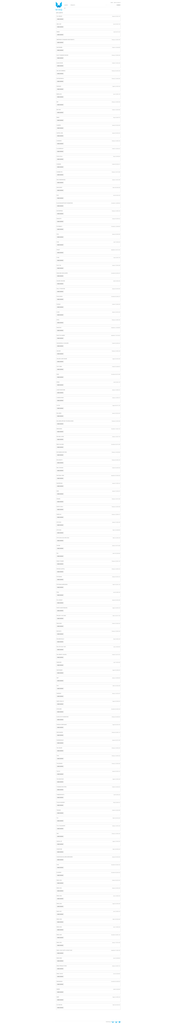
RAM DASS (59, 623)
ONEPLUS (59, 514)
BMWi (58, 117)
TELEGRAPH (59, 763)
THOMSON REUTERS (61, 786)
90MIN (58, 31)
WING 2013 (59, 880)
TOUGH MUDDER (61, 802)
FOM (58, 242)
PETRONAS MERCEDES (62, 584)
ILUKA (58, 312)
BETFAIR (59, 109)
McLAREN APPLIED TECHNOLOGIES (65, 421)
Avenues (59, 86)
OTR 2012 (59, 522)
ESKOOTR (59, 218)
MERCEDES (59, 428)
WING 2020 (59, 934)
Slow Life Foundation (62, 716)
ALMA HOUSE (60, 63)
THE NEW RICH (60, 779)
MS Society (60, 459)
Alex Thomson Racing (62, 55)
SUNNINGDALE (60, 740)
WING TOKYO (60, 973)
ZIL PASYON (59, 1004)
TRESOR (59, 810)
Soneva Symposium (62, 724)
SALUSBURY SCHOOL (62, 654)
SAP (58, 677)
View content (60, 19)
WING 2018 (59, 919)
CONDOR (59, 164)
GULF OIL (59, 265)
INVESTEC (59, 327)
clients (66, 5)
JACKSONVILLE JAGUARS (62, 343)
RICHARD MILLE (60, 639)
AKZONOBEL (59, 47)
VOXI (58, 864)
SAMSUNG (59, 662)
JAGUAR (59, 351)
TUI (57, 818)
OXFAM (58, 545)
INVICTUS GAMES (61, 335)
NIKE (58, 491)
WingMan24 (59, 981)
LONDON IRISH (60, 397)
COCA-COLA (59, 156)
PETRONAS (59, 576)
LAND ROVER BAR (61, 389)
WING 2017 (59, 911)
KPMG (58, 382)
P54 (57, 553)
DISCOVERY (59, 187)
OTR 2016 (59, 530)
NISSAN (58, 498)
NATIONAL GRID (60, 475)
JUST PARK (59, 366)
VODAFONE (59, 849)
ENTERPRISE (60, 210)
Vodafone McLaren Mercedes (65, 856)
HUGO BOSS (59, 296)
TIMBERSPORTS (60, 794)
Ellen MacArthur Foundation (65, 203)
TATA (58, 755)
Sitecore (59, 709)
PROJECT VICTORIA (61, 615)
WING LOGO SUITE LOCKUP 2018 (64, 950)
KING (58, 374)
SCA (58, 685)
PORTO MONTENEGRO (62, 607)
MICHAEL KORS (60, 436)
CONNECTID (59, 171)
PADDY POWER (60, 561)
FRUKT (58, 249)
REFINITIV (59, 631)
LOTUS (58, 405)
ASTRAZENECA (60, 78)
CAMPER (59, 125)
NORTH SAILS (60, 506)
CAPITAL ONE (60, 133)
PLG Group (59, 600)
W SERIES (59, 872)
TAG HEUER (59, 747)
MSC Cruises (60, 467)
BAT (57, 101)
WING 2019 (59, 926)
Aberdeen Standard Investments (65, 39)
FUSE (58, 257)
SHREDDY (59, 693)
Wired (58, 989)
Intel (58, 319)
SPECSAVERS (60, 732)
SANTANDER (59, 670)
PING (58, 592)
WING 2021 (59, 942)
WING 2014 (59, 888)
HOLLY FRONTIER (61, 288)
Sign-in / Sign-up (117, 2)
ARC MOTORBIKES (61, 70)
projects (73, 5)
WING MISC (59, 958)
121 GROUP (59, 16)
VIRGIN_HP (59, 841)
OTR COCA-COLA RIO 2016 (63, 537)
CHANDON (59, 140)
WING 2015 (59, 895)
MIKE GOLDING (60, 444)
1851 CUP (59, 24)
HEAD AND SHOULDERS (62, 273)
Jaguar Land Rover (62, 358)
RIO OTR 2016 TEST (61, 646)
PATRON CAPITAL (61, 568)
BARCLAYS (59, 94)
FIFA (58, 234)
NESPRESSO (59, 483)
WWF (58, 997)
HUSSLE (58, 304)
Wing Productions (58, 6)
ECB (58, 195)
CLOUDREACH (60, 148)
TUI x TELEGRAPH (61, 825)
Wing (116, 1022)
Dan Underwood (61, 179)
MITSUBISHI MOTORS (62, 452)
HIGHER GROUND (61, 280)
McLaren (59, 413)
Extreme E (59, 226)
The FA (58, 771)
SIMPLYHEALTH (60, 701)
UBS (58, 833)
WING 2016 (59, 903)
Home (112, 2)
